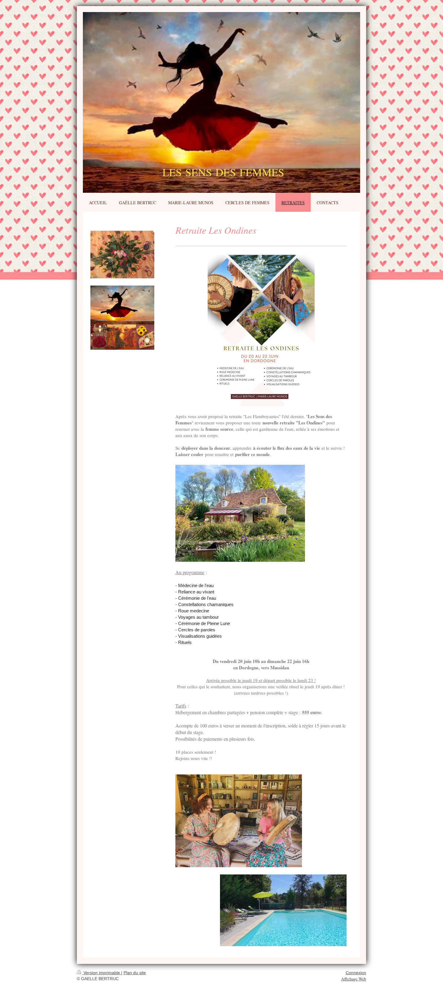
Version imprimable (101, 972)
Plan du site (135, 972)
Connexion (356, 972)
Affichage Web (353, 979)
